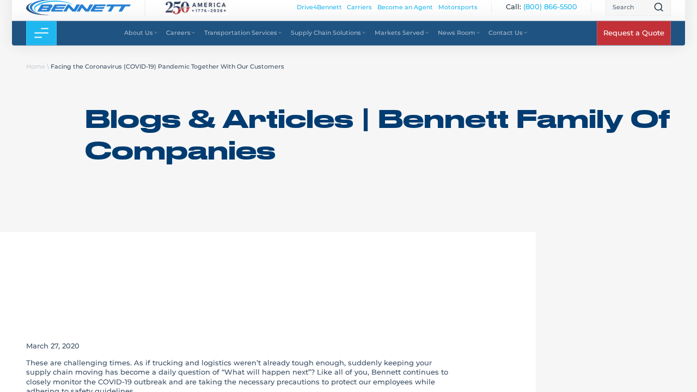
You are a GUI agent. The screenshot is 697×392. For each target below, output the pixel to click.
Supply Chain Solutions (326, 39)
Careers (178, 39)
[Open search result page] (658, 13)
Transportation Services (240, 39)
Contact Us (505, 39)
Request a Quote (633, 39)
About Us (138, 39)
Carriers (359, 13)
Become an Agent (405, 13)
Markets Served (399, 39)
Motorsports (458, 13)
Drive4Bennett (319, 13)
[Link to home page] (78, 13)
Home (35, 66)
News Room (456, 39)
